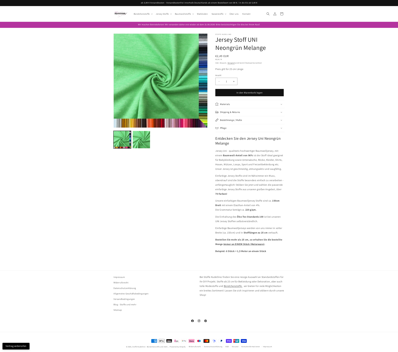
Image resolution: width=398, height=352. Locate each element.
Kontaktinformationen (250, 346)
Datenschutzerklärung (124, 288)
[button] (143, 14)
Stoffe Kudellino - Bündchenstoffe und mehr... (150, 347)
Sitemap (117, 310)
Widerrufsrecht (120, 282)
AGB (227, 346)
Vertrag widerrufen (16, 346)
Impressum (119, 277)
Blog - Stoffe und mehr (124, 304)
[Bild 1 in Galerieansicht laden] (122, 139)
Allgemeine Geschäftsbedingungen (131, 293)
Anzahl (218, 75)
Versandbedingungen (124, 299)
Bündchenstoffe (233, 286)
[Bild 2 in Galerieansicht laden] (141, 139)
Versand (231, 63)
